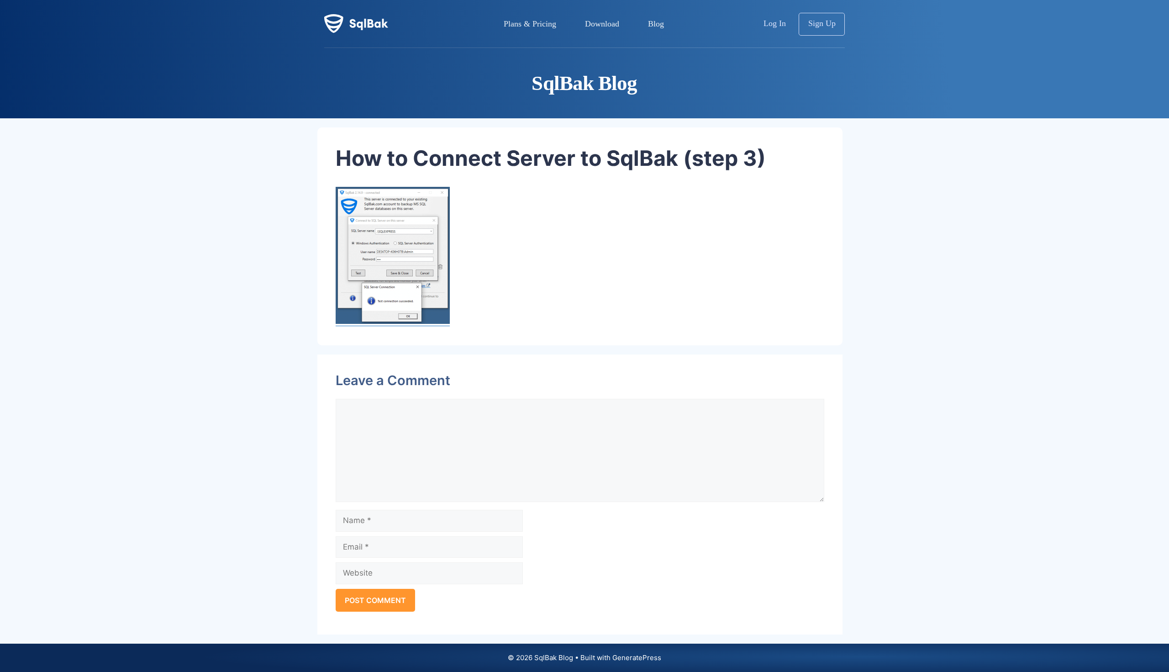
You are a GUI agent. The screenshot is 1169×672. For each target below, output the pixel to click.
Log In (775, 23)
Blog (656, 23)
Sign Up (822, 23)
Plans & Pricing (530, 23)
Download (602, 23)
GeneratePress (636, 657)
